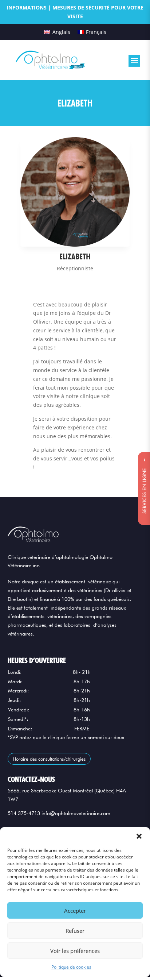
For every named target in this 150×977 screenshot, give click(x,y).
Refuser (75, 930)
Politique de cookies (71, 967)
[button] (139, 836)
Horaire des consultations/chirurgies (49, 759)
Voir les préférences (75, 950)
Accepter (75, 910)
